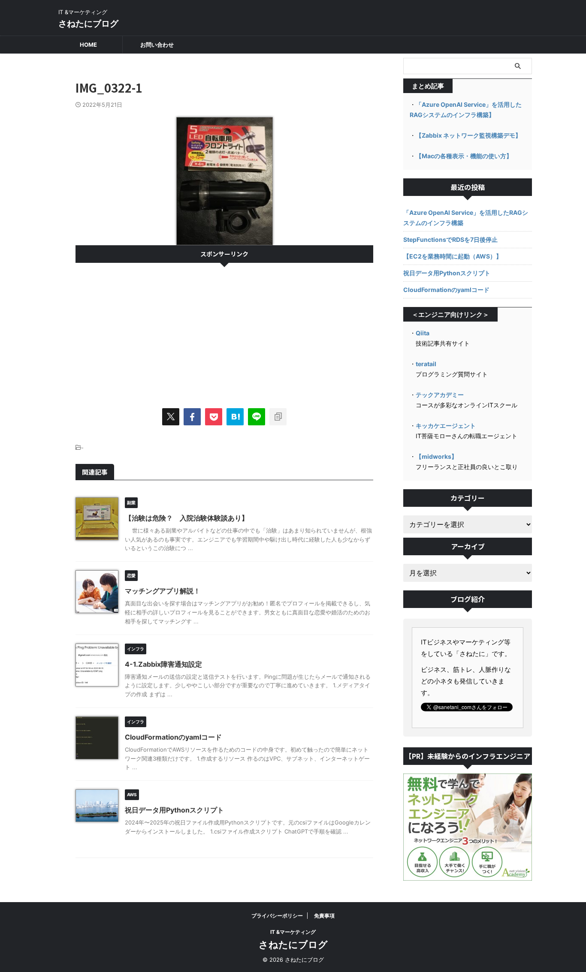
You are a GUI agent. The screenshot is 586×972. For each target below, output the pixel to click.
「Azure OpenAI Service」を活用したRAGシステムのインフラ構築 (465, 217)
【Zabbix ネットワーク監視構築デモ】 (468, 135)
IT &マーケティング (293, 932)
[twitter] (170, 416)
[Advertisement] (224, 331)
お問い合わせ (157, 44)
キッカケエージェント (446, 425)
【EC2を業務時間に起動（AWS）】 (452, 256)
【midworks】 (436, 456)
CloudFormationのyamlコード (173, 737)
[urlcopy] (278, 416)
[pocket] (213, 416)
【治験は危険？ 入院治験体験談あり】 (186, 518)
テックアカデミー (440, 394)
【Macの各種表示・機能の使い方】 (464, 155)
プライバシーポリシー (277, 915)
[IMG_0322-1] (235, 416)
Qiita (422, 333)
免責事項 (324, 915)
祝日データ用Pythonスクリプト (174, 810)
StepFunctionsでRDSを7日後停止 (450, 239)
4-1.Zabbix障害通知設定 (163, 664)
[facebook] (192, 416)
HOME (88, 44)
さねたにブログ (88, 23)
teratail (426, 363)
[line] (256, 416)
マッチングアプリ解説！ (162, 591)
